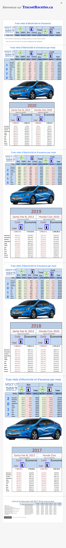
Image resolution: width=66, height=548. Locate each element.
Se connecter (8, 517)
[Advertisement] (32, 14)
